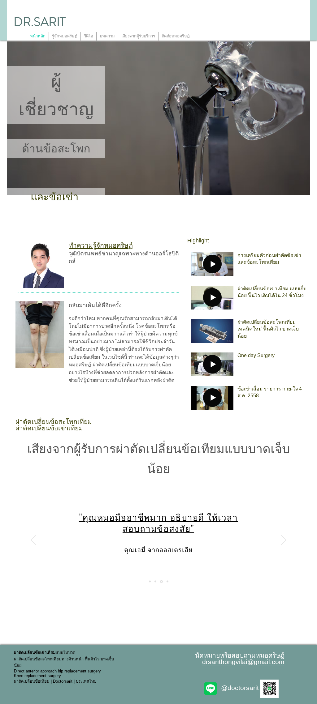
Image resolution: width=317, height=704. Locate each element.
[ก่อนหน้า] (33, 540)
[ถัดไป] (283, 540)
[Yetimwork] (155, 581)
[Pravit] (150, 581)
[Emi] (161, 581)
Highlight (198, 240)
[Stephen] (167, 581)
